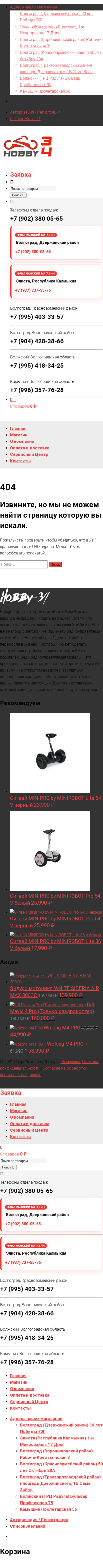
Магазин (19, 1382)
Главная (18, 1375)
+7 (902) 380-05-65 (33, 251)
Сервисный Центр (29, 1401)
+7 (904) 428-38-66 (37, 341)
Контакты (20, 1408)
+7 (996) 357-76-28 (37, 390)
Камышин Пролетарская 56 (45, 91)
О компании (22, 1388)
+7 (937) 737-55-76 (33, 290)
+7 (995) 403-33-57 (37, 316)
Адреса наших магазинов (33, 7)
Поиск (17, 195)
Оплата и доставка (29, 1395)
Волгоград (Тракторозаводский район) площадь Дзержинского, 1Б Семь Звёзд (60, 1483)
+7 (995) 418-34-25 (37, 365)
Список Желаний (25, 118)
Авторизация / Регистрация (35, 112)
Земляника (70, 1061)
